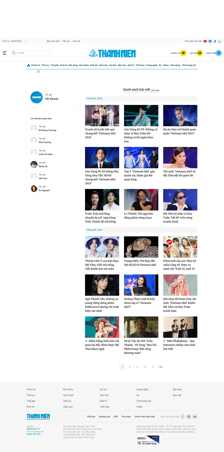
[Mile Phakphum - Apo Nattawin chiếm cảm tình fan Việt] (180, 327)
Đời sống (73, 65)
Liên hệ (76, 41)
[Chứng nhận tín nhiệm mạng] (147, 441)
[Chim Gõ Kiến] (33, 152)
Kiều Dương (45, 142)
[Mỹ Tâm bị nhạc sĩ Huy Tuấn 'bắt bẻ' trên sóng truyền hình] (180, 199)
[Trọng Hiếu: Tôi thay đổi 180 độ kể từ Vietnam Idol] (141, 247)
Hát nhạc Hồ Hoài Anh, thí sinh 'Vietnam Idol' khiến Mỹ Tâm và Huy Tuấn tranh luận (179, 305)
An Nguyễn (44, 190)
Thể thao (140, 65)
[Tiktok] (215, 41)
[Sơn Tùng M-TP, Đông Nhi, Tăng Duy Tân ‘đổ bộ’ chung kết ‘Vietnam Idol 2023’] (102, 157)
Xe (160, 65)
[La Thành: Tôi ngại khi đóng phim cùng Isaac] (141, 199)
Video (166, 65)
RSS (116, 416)
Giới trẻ (94, 65)
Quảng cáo (104, 416)
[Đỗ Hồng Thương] (33, 128)
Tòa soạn (126, 416)
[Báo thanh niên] (112, 53)
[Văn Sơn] (33, 176)
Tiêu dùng (175, 65)
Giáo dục (103, 65)
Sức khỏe (84, 65)
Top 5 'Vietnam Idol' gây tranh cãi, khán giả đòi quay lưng (139, 175)
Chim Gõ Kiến (46, 154)
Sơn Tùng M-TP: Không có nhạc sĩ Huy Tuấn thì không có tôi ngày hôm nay (140, 135)
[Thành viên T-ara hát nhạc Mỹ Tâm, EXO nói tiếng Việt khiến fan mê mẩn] (102, 247)
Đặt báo (91, 416)
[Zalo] (220, 41)
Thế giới (54, 65)
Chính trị (35, 65)
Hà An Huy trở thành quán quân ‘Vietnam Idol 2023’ (179, 131)
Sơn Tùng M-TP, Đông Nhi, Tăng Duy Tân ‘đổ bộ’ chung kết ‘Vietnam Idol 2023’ (102, 177)
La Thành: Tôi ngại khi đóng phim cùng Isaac (138, 215)
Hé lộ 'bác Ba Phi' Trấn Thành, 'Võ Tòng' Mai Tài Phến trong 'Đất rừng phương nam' (140, 347)
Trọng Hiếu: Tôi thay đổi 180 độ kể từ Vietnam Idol (140, 263)
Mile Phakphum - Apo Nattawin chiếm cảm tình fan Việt (179, 345)
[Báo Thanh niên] (38, 416)
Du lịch (112, 65)
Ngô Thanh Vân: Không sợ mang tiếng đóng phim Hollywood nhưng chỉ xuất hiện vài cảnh (102, 305)
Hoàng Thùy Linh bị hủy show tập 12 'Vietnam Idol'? (139, 303)
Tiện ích (66, 41)
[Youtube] (205, 41)
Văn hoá (104, 395)
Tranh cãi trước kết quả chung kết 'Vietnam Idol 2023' (100, 133)
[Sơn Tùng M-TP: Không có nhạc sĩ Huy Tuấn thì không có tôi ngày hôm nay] (141, 115)
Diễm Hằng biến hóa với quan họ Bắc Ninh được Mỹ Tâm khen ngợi (102, 345)
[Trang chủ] (28, 65)
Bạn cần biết (53, 41)
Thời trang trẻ (189, 65)
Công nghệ (151, 65)
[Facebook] (210, 41)
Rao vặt (177, 395)
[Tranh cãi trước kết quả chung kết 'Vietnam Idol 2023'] (102, 115)
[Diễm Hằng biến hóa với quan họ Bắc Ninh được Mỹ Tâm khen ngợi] (102, 327)
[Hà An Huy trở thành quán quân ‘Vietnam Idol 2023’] (180, 115)
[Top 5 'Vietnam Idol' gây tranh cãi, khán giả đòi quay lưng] (141, 157)
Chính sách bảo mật (144, 416)
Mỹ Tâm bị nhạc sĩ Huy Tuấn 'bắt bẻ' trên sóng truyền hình (177, 217)
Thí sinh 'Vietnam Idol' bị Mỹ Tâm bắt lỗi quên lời (179, 173)
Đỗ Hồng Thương (47, 130)
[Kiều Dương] (33, 140)
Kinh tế (63, 65)
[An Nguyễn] (33, 188)
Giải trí (131, 65)
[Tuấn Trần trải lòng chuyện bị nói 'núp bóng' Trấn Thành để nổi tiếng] (102, 199)
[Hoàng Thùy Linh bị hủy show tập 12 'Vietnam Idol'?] (141, 285)
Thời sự (45, 65)
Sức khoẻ (68, 395)
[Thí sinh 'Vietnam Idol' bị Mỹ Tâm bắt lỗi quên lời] (180, 157)
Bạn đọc (177, 389)
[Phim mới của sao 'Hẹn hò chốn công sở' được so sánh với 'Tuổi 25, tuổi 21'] (180, 247)
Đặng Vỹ (43, 166)
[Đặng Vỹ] (33, 164)
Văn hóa (122, 65)
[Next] (160, 367)
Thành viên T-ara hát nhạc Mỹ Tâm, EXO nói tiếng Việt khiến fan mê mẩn (102, 264)
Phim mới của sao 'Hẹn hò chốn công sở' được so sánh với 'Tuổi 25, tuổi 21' (179, 264)
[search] (30, 53)
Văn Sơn (43, 178)
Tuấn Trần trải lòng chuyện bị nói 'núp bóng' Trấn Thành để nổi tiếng (100, 217)
